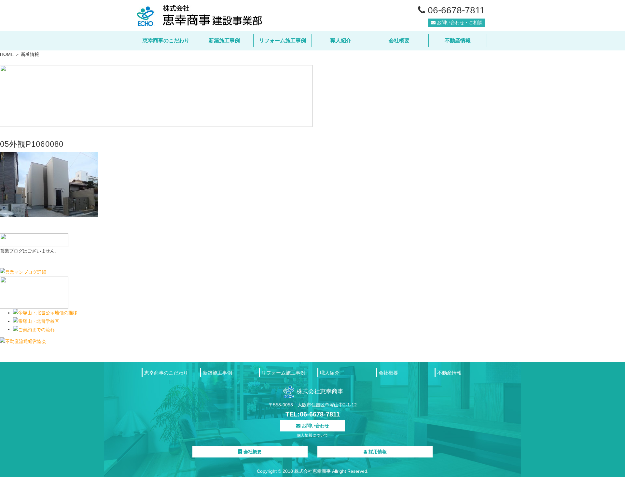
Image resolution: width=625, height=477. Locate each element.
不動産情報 (458, 40)
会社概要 (399, 40)
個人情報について (312, 435)
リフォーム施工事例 (282, 40)
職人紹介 (340, 40)
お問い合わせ (314, 425)
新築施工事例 (224, 40)
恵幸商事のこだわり (166, 40)
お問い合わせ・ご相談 (459, 22)
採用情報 (377, 451)
